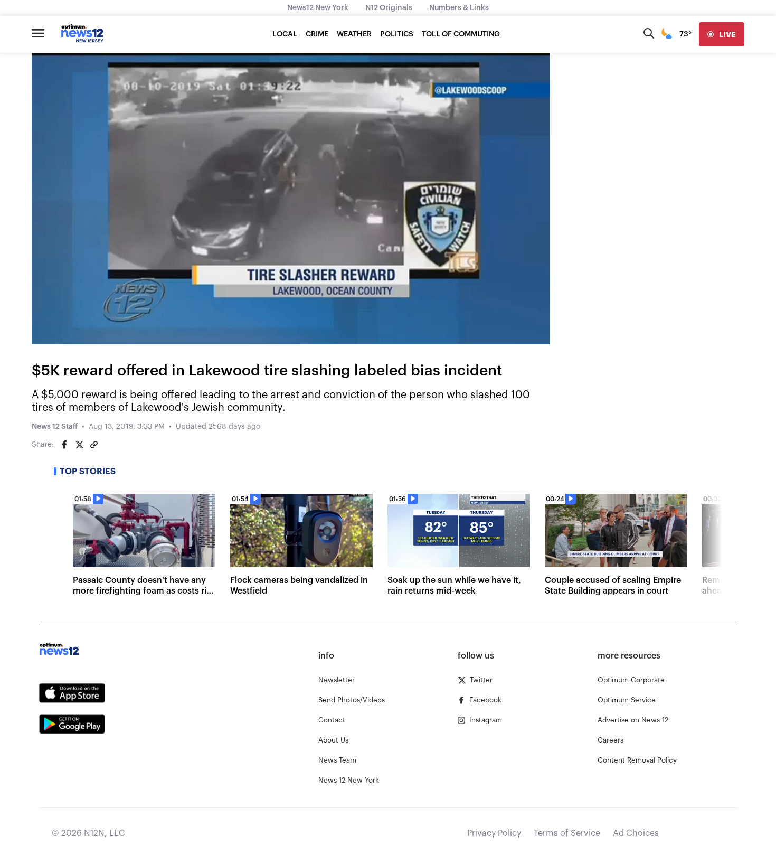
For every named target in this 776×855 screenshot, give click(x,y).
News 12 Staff (55, 426)
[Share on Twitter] (79, 444)
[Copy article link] (94, 444)
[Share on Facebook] (64, 444)
